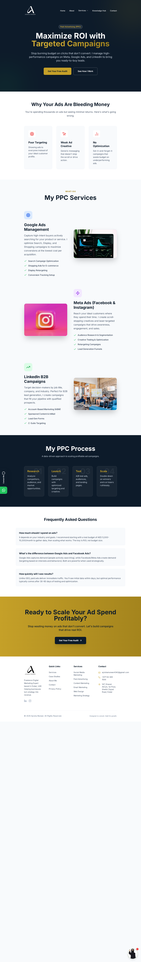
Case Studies (54, 676)
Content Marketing (81, 683)
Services (82, 10)
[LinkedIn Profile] (25, 701)
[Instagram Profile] (30, 701)
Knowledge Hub (99, 11)
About (71, 11)
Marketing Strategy (82, 696)
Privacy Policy (55, 689)
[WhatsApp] (3, 490)
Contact (113, 11)
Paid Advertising (81, 679)
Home (62, 11)
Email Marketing (80, 687)
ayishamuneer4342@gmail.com (115, 672)
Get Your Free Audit (57, 71)
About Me (53, 681)
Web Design (79, 691)
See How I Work (85, 71)
